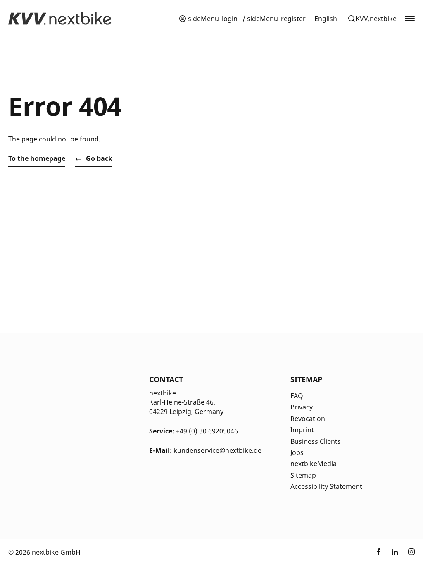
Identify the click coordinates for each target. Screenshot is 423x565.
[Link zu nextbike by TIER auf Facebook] (378, 552)
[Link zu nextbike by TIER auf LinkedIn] (395, 552)
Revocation (307, 418)
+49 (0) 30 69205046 (207, 431)
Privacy (301, 407)
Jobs (297, 452)
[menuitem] (325, 18)
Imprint (302, 429)
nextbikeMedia (313, 463)
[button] (372, 18)
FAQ (296, 395)
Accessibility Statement (326, 486)
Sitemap (303, 475)
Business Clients (315, 441)
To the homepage (36, 158)
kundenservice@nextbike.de (217, 450)
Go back (99, 158)
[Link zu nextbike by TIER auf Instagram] (411, 552)
